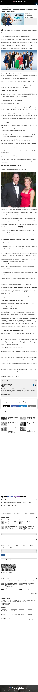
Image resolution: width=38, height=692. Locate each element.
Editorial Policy (9, 510)
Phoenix (24, 545)
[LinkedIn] (33, 385)
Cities (10, 4)
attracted (19, 118)
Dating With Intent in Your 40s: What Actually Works (11, 527)
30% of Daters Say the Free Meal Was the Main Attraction (29, 589)
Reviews (31, 4)
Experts (17, 4)
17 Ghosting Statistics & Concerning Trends (11, 589)
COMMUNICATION (10, 376)
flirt (13, 250)
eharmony (12, 619)
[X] (35, 385)
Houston (9, 545)
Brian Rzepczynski (8, 528)
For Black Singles (14, 609)
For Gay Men (21, 609)
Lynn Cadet (7, 586)
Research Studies (24, 510)
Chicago (31, 543)
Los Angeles (17, 543)
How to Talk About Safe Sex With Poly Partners (28, 527)
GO (3, 554)
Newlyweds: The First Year (17, 28)
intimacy (19, 333)
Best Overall (4, 609)
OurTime (20, 619)
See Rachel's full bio (6, 394)
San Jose (31, 545)
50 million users (24, 507)
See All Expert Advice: (5, 531)
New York (3, 543)
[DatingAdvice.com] (19, 1)
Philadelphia (10, 543)
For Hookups (4, 610)
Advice (3, 4)
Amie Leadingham (25, 522)
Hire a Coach (4, 572)
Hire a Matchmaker (5, 573)
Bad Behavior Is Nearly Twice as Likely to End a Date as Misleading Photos (11, 584)
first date (31, 93)
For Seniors (13, 610)
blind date (2, 96)
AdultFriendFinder (31, 619)
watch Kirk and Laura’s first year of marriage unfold (26, 373)
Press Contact (12, 573)
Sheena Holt (24, 584)
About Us (3, 510)
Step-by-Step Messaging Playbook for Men (11, 522)
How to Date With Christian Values (28, 521)
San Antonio (25, 543)
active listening (20, 226)
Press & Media (16, 510)
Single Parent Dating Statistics (28, 583)
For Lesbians (30, 609)
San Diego (3, 545)
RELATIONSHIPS (16, 376)
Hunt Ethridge (7, 523)
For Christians (4, 615)
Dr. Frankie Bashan (25, 528)
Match (3, 619)
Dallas (16, 545)
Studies (24, 4)
